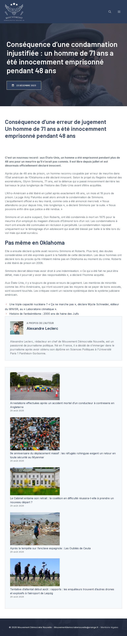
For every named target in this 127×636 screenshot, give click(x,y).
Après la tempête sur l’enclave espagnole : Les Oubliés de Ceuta (50, 548)
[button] (109, 12)
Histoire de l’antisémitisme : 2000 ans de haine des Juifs (44, 313)
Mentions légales (109, 627)
